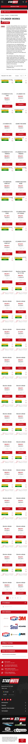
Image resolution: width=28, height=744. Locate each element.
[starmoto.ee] (13, 2)
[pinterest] (8, 700)
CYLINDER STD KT (21, 242)
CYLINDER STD (21, 94)
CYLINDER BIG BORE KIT (7, 183)
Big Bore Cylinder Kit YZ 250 (21, 272)
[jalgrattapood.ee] (20, 726)
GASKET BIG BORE (21, 124)
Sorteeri (17, 75)
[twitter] (5, 700)
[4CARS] (22, 626)
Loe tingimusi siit (11, 741)
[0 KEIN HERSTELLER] (6, 618)
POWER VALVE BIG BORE (21, 183)
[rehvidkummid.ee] (20, 731)
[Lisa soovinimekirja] (12, 80)
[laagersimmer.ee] (7, 731)
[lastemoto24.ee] (8, 721)
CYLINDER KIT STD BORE (7, 212)
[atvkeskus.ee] (20, 721)
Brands (7, 15)
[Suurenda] (10, 103)
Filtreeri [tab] (6, 23)
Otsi (23, 2)
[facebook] (2, 700)
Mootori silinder (7, 301)
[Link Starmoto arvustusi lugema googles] (8, 696)
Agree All (22, 740)
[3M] (22, 618)
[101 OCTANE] (14, 634)
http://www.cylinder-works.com (19, 69)
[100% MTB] (14, 618)
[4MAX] (22, 634)
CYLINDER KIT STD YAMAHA (7, 153)
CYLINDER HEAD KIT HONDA (21, 212)
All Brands (25, 602)
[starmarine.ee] (8, 726)
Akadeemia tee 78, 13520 (7, 686)
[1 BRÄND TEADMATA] (6, 626)
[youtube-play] (10, 700)
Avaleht (2, 15)
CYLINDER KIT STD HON (7, 95)
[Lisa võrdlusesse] (12, 82)
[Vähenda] (4, 103)
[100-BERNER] (14, 626)
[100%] (6, 634)
